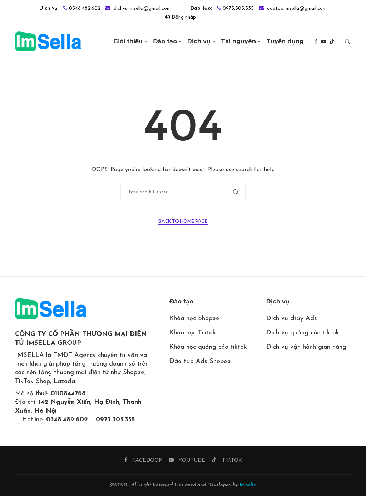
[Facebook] (316, 41)
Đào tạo (165, 41)
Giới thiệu (128, 41)
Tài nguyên (238, 41)
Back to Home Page (183, 221)
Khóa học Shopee (194, 319)
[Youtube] (323, 41)
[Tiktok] (332, 41)
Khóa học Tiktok (192, 333)
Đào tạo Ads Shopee (200, 361)
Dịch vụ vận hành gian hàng (306, 347)
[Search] (347, 41)
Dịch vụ (199, 41)
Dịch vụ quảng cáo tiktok (302, 333)
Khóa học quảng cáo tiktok (208, 347)
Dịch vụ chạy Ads (291, 319)
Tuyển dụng (285, 41)
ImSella (247, 485)
